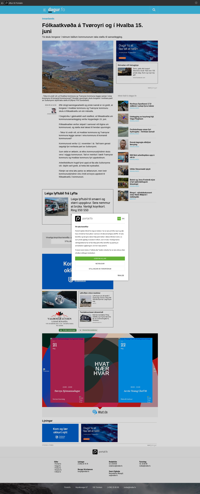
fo (119, 219)
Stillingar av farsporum (100, 269)
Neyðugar (100, 264)
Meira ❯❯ (121, 275)
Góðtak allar (100, 258)
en (123, 219)
